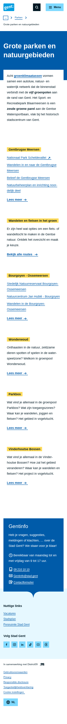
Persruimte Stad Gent (16, 624)
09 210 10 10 (22, 569)
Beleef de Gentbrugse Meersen (28, 178)
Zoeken (37, 7)
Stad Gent (8, 7)
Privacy (7, 677)
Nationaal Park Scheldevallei (26, 157)
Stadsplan (9, 618)
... (6, 17)
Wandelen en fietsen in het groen (33, 238)
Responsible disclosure (16, 682)
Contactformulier (24, 582)
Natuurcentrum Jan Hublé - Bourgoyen (33, 296)
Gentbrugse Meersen (33, 175)
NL (13, 702)
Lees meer (16, 200)
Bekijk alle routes (20, 254)
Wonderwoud (33, 356)
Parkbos (33, 411)
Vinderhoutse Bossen (33, 466)
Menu (57, 7)
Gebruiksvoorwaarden (15, 672)
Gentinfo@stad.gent (26, 575)
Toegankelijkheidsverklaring (18, 687)
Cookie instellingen (13, 692)
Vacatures (9, 613)
